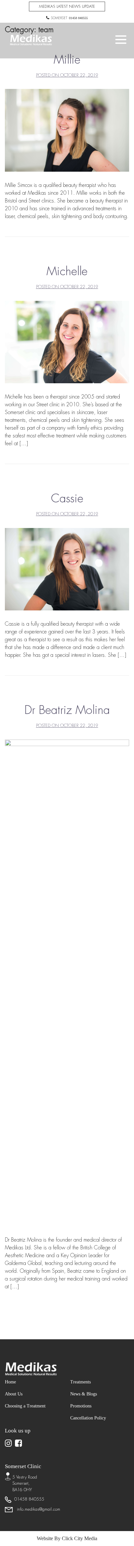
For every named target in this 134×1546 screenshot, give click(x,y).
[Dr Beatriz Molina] (67, 982)
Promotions (83, 1405)
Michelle (67, 271)
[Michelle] (67, 341)
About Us (15, 1393)
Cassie (67, 498)
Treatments (82, 1381)
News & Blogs (85, 1393)
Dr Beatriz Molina (67, 710)
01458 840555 (78, 18)
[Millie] (67, 130)
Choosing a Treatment (29, 1405)
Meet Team (67, 256)
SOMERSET (59, 18)
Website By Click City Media (67, 1538)
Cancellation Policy (91, 1417)
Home (11, 1381)
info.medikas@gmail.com (37, 1509)
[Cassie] (67, 568)
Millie (67, 59)
